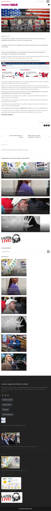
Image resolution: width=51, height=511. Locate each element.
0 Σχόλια (46, 174)
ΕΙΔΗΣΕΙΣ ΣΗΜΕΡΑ (7, 115)
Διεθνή (16, 176)
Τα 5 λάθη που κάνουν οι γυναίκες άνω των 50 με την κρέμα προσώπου (13, 289)
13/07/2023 (5, 449)
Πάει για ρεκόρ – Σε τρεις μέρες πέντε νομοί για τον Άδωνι (13, 344)
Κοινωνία (13, 311)
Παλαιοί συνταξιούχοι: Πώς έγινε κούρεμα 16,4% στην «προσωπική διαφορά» (12, 305)
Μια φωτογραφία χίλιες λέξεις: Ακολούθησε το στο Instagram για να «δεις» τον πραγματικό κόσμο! (24, 108)
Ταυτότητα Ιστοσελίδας (7, 399)
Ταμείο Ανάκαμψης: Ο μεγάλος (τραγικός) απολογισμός (11, 267)
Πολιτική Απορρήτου (7, 404)
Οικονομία (20, 176)
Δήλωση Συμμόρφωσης (8, 414)
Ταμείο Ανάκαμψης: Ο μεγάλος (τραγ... (14, 172)
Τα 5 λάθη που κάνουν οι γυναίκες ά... (14, 191)
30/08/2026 (7, 271)
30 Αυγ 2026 (7, 174)
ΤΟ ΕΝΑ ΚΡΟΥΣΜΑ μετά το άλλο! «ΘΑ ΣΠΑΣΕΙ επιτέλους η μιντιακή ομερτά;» (19, 446)
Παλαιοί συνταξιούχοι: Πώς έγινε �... (14, 209)
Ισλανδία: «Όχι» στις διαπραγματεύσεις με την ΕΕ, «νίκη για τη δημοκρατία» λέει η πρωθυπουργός (13, 362)
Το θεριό (5, 227)
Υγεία (20, 292)
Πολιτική (25, 176)
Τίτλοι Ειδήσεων (6, 176)
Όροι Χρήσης (5, 409)
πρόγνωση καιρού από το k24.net (11, 490)
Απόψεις (12, 176)
